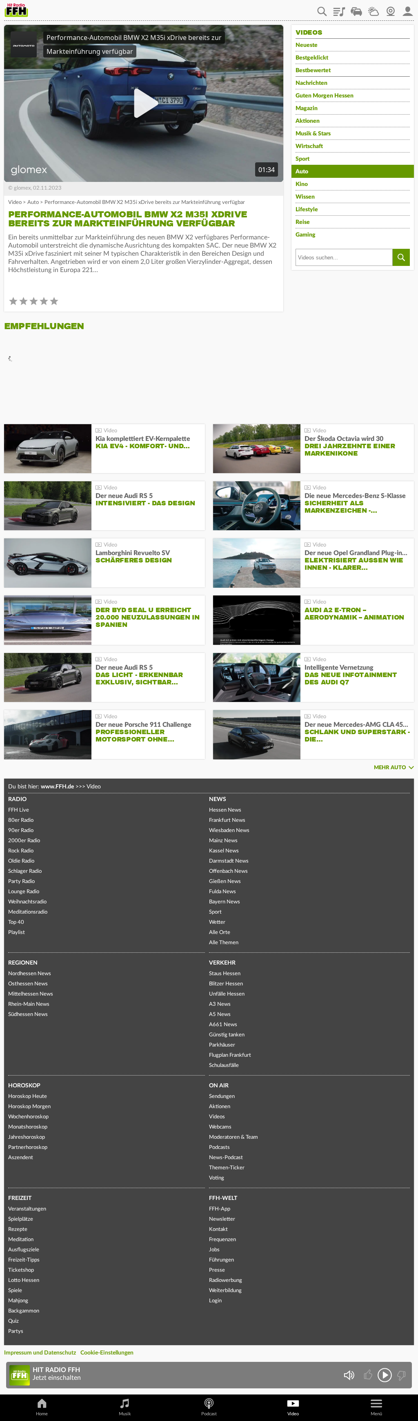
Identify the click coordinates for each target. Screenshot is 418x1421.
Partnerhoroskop (27, 1147)
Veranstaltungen (27, 1209)
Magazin (307, 108)
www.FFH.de (57, 787)
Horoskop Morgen (29, 1106)
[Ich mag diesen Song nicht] (401, 1375)
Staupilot (356, 8)
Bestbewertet (313, 70)
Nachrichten (311, 83)
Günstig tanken (227, 1035)
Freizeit (19, 1198)
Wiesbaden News (229, 830)
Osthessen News (28, 984)
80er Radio (20, 820)
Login (215, 1301)
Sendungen (222, 1096)
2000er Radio (24, 840)
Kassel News (224, 851)
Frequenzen (222, 1239)
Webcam (391, 8)
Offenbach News (228, 871)
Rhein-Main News (28, 1004)
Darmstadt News (229, 861)
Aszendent (20, 1157)
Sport (302, 159)
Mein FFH (408, 8)
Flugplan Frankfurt (230, 1055)
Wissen (305, 197)
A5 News (220, 1014)
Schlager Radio (25, 871)
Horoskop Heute (27, 1096)
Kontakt (218, 1229)
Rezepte (17, 1229)
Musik (125, 1414)
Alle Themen (223, 942)
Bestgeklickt (312, 58)
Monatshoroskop (27, 1127)
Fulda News (222, 891)
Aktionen (308, 121)
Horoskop (24, 1086)
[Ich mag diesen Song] (369, 1375)
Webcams (220, 1127)
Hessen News (225, 810)
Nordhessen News (29, 973)
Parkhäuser (222, 1045)
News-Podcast (226, 1157)
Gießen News (225, 881)
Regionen (23, 963)
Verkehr (222, 963)
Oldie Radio (21, 861)
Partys (15, 1331)
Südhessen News (28, 1014)
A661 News (223, 1024)
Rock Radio (20, 851)
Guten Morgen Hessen (325, 96)
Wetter (373, 8)
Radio (17, 799)
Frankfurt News (227, 820)
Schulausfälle (224, 1065)
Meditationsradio (27, 912)
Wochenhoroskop (28, 1117)
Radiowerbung (225, 1280)
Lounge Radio (23, 891)
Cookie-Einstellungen (106, 1353)
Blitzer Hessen (226, 984)
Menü (376, 1414)
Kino (302, 184)
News (217, 799)
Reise (303, 222)
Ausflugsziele (23, 1250)
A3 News (220, 1004)
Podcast (209, 1414)
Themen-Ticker (227, 1168)
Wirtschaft (309, 146)
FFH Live (18, 810)
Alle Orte (219, 932)
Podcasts (219, 1147)
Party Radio (21, 881)
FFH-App (219, 1209)
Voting (216, 1178)
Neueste (307, 45)
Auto (33, 202)
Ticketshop (21, 1270)
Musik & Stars (313, 134)
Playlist (339, 8)
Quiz (13, 1321)
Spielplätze (20, 1219)
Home (42, 1414)
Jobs (214, 1250)
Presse (217, 1270)
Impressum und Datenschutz (40, 1353)
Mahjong (18, 1301)
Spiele (15, 1290)
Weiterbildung (225, 1290)
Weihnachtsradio (27, 902)
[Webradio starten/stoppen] (385, 1375)
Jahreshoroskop (26, 1137)
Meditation (20, 1239)
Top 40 (16, 922)
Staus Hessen (224, 973)
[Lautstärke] (349, 1375)
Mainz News (223, 840)
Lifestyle (307, 209)
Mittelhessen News (30, 994)
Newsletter (222, 1219)
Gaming (306, 235)
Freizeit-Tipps (24, 1260)
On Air (219, 1086)
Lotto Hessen (23, 1280)
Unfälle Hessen (227, 994)
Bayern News (224, 902)
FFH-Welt (223, 1198)
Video (15, 202)
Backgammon (23, 1311)
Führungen (221, 1260)
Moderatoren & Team (233, 1137)
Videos (217, 1117)
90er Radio (20, 830)
